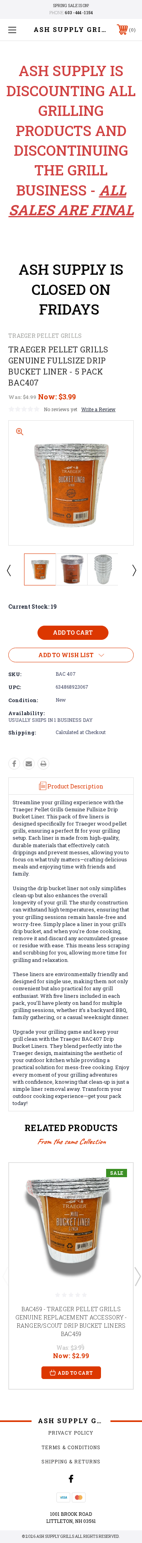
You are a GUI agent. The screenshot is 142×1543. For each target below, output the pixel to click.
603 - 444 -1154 (79, 12)
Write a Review (98, 409)
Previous (8, 570)
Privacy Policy (70, 1432)
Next (134, 570)
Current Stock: (32, 606)
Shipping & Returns (71, 1461)
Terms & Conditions (71, 1447)
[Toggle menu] (21, 30)
